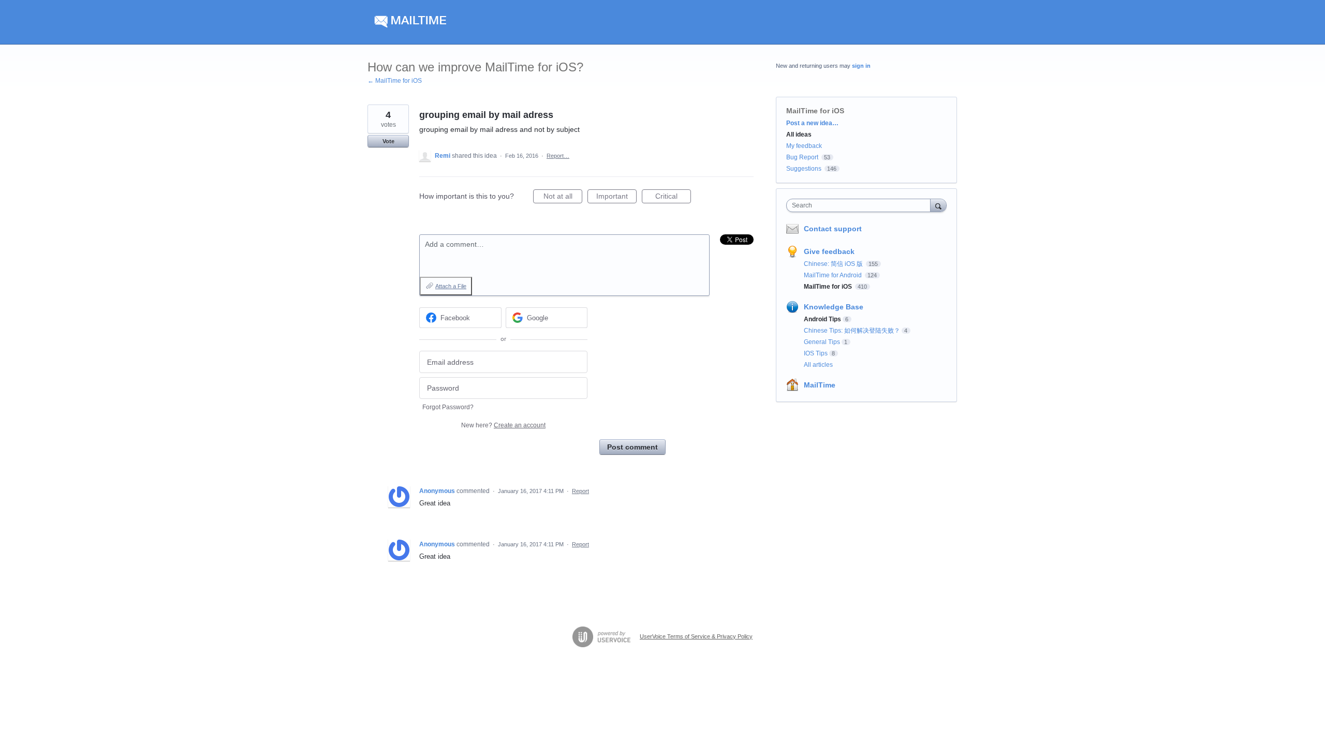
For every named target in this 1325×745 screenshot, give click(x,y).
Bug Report (802, 157)
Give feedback (829, 251)
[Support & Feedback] (465, 22)
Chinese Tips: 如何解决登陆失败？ (852, 330)
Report (580, 491)
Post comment (632, 447)
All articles (818, 364)
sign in (861, 66)
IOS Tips (816, 353)
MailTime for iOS (815, 111)
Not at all (562, 197)
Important (616, 197)
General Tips (822, 342)
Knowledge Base (833, 307)
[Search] (938, 205)
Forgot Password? (448, 407)
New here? (503, 425)
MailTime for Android (833, 275)
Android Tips (822, 319)
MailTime (819, 385)
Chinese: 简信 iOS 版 (834, 263)
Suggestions (803, 168)
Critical (673, 197)
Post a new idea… (812, 123)
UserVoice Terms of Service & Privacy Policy (696, 636)
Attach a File (450, 286)
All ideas (799, 134)
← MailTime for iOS (394, 80)
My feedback (804, 146)
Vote (388, 141)
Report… (558, 156)
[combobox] (861, 205)
